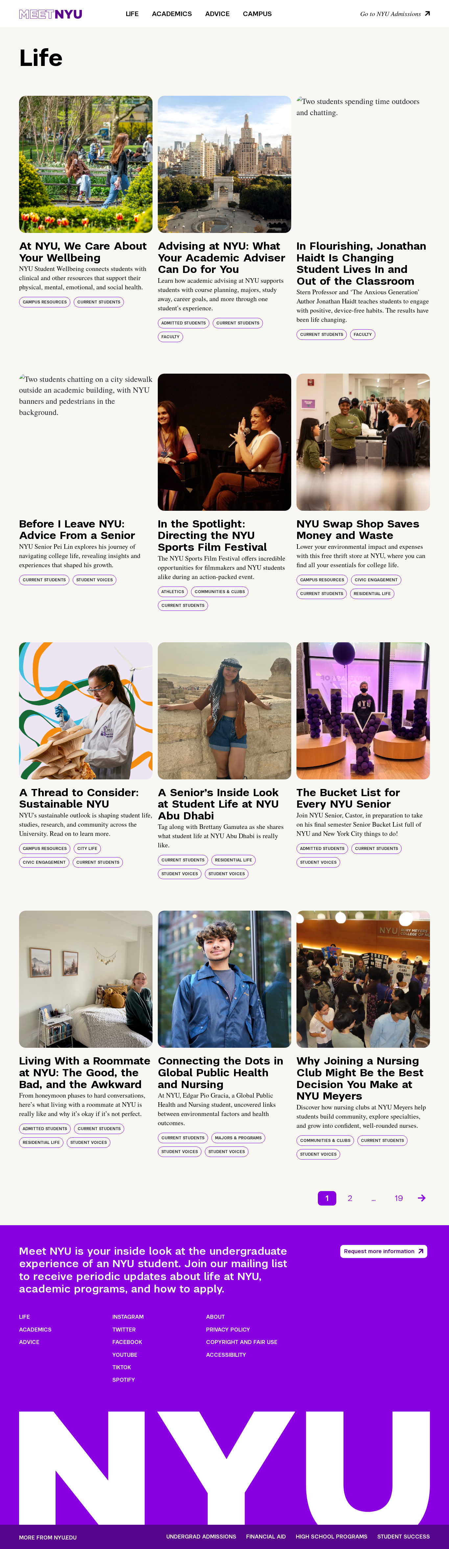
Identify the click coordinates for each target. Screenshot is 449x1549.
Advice (217, 14)
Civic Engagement (376, 580)
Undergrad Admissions (201, 1536)
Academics (172, 14)
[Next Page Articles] (422, 1197)
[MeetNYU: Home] (50, 13)
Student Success (403, 1536)
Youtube (124, 1355)
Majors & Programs (238, 1138)
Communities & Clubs (220, 591)
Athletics (172, 591)
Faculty (170, 337)
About (215, 1316)
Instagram (128, 1316)
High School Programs (331, 1536)
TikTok (121, 1367)
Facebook (127, 1342)
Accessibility (226, 1355)
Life (132, 14)
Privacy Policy (228, 1329)
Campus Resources (45, 302)
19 (399, 1198)
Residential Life (372, 593)
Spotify (123, 1379)
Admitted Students (183, 323)
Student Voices (94, 580)
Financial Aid (266, 1536)
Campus (257, 14)
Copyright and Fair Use (241, 1342)
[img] (86, 164)
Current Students (98, 302)
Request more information (379, 1251)
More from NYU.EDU (48, 1537)
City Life (87, 848)
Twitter (124, 1329)
